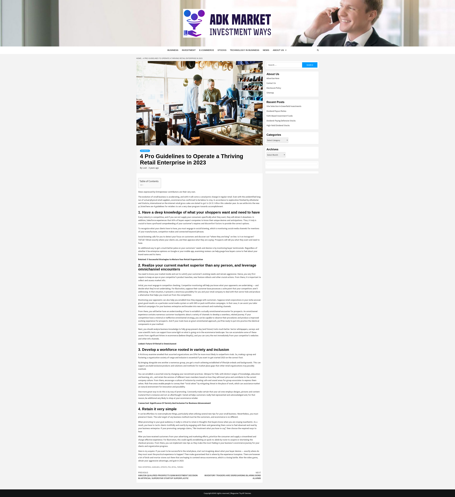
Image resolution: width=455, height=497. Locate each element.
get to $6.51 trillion (211, 203)
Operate (164, 467)
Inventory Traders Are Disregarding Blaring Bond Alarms (233, 475)
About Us (278, 50)
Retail (174, 467)
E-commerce (206, 50)
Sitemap (270, 92)
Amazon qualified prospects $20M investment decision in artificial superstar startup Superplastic (168, 475)
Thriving (180, 467)
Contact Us (271, 83)
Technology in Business (244, 50)
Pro (169, 467)
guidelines (156, 467)
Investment (189, 50)
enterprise (147, 467)
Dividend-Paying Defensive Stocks (281, 120)
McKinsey (144, 354)
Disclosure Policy (273, 88)
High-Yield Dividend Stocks (278, 125)
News (266, 50)
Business (172, 50)
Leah (145, 167)
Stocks (222, 50)
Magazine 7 (235, 493)
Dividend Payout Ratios (276, 111)
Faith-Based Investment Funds (279, 116)
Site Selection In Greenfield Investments (283, 106)
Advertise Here (272, 78)
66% (174, 220)
